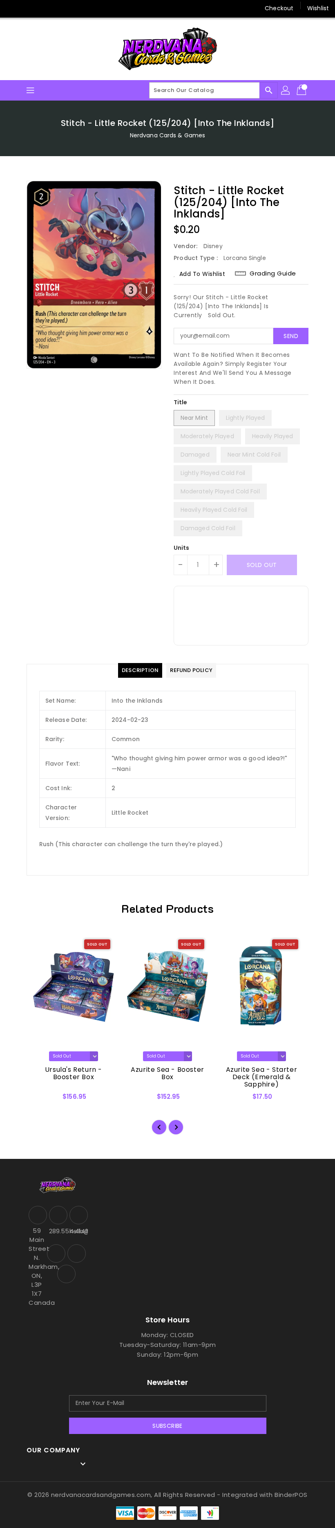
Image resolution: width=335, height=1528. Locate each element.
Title (181, 402)
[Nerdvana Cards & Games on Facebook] (13, 8)
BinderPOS (291, 1494)
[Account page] (286, 90)
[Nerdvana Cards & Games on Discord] (44, 8)
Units (182, 548)
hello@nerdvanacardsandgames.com (77, 1231)
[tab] (140, 670)
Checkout (279, 8)
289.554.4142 (57, 1231)
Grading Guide (273, 273)
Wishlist (318, 8)
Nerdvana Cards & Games (167, 135)
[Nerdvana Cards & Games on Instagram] (28, 8)
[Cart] (302, 90)
